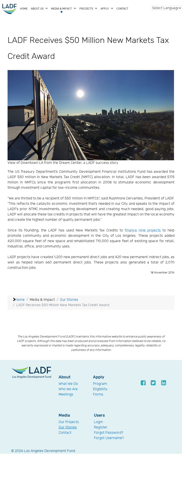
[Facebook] (143, 383)
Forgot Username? (109, 438)
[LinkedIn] (163, 383)
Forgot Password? (108, 433)
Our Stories (68, 427)
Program (100, 384)
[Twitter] (153, 383)
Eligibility (100, 389)
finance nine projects (143, 230)
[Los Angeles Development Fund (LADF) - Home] (9, 9)
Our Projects (69, 422)
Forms (98, 394)
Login (98, 422)
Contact (65, 433)
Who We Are (68, 389)
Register (100, 427)
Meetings (66, 394)
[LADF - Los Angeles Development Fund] (31, 372)
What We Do (68, 384)
